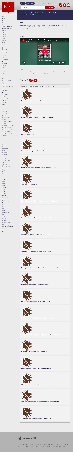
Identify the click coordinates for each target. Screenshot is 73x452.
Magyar (42, 446)
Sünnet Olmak (6, 197)
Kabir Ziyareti (6, 117)
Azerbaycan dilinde (49, 444)
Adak (3, 17)
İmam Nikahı (5, 106)
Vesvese (4, 218)
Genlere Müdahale (7, 81)
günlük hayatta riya (35, 71)
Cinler (3, 44)
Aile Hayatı (5, 21)
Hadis (3, 92)
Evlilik (3, 67)
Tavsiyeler (5, 206)
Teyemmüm (5, 212)
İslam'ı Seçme (6, 113)
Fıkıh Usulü (5, 75)
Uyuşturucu (5, 216)
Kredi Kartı (5, 135)
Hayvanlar (5, 98)
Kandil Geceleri (6, 127)
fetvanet (29, 71)
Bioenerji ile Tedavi (7, 28)
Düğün (4, 55)
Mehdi (4, 144)
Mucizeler (5, 152)
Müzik (3, 156)
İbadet (4, 104)
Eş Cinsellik (5, 63)
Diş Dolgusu (5, 52)
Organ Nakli (5, 168)
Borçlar (4, 30)
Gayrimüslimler (6, 79)
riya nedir (40, 76)
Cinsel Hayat (5, 46)
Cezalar (4, 40)
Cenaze (4, 38)
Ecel (3, 57)
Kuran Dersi (21, 444)
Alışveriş (4, 24)
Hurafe (4, 100)
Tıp (3, 214)
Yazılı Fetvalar (6, 222)
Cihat (3, 42)
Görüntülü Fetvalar (7, 86)
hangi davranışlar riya (46, 71)
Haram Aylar (5, 94)
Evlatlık (4, 65)
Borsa (3, 32)
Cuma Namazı (6, 50)
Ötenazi (4, 172)
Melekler (4, 146)
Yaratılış (4, 220)
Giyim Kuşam (5, 82)
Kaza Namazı (6, 131)
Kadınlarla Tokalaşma (8, 125)
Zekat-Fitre (5, 228)
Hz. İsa (4, 102)
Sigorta (4, 193)
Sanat (3, 183)
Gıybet (4, 84)
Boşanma (4, 34)
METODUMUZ (40, 3)
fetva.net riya (23, 71)
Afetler (4, 19)
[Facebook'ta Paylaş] (31, 80)
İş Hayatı (4, 112)
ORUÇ (23, 3)
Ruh (3, 177)
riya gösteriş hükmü (51, 73)
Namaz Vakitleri (6, 160)
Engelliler (4, 61)
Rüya (3, 179)
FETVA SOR (30, 3)
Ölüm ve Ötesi (6, 166)
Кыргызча (37, 446)
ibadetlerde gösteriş (56, 71)
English (26, 444)
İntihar (4, 110)
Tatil (3, 205)
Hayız (3, 96)
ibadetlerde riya (65, 71)
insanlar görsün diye (35, 73)
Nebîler (4, 162)
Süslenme (5, 199)
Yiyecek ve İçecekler (7, 226)
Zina (3, 232)
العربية (41, 444)
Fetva (3, 71)
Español (31, 446)
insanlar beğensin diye (25, 73)
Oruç (3, 170)
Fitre (3, 73)
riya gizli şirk (43, 73)
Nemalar (4, 164)
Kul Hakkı (4, 137)
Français (32, 444)
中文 (19, 446)
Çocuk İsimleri (6, 48)
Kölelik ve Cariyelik (7, 133)
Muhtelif (4, 154)
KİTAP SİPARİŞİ (57, 3)
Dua (3, 53)
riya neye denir (46, 76)
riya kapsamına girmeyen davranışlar (29, 76)
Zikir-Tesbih (5, 230)
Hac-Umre (5, 90)
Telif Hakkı (5, 208)
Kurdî (27, 446)
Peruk (3, 175)
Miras (3, 150)
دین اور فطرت (65, 446)
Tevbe (3, 210)
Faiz (3, 69)
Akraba (4, 22)
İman (3, 108)
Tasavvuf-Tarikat (6, 203)
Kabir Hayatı (5, 115)
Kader (3, 119)
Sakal (3, 181)
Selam (4, 189)
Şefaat (4, 185)
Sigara (4, 191)
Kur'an (4, 141)
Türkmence (48, 446)
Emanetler (5, 59)
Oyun (3, 174)
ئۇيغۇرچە (57, 444)
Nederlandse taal (56, 446)
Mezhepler (5, 148)
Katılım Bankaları (7, 129)
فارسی (23, 446)
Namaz (4, 158)
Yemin (3, 224)
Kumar (4, 139)
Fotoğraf (4, 77)
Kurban (4, 143)
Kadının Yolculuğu (7, 123)
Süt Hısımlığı (5, 201)
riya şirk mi (52, 76)
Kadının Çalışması (7, 121)
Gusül (3, 88)
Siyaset (4, 195)
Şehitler (4, 187)
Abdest (4, 15)
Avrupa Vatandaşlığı (7, 26)
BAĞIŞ (49, 3)
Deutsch (37, 444)
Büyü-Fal (4, 36)
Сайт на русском (64, 444)
